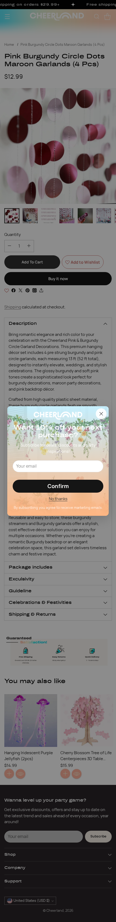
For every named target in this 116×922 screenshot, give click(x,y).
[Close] (101, 413)
